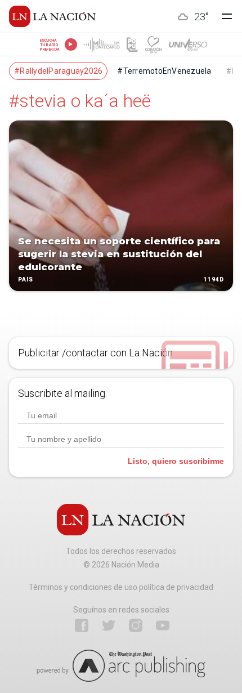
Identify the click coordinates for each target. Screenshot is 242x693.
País (25, 280)
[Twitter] (109, 625)
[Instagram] (136, 625)
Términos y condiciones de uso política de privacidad (121, 587)
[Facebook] (82, 625)
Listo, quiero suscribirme (176, 461)
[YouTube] (163, 625)
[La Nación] (52, 16)
